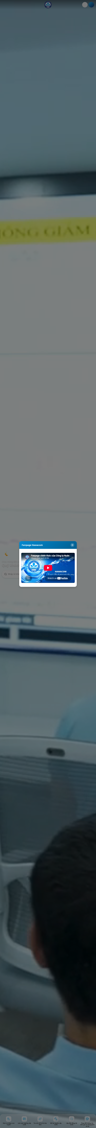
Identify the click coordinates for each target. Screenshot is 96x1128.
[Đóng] (72, 545)
